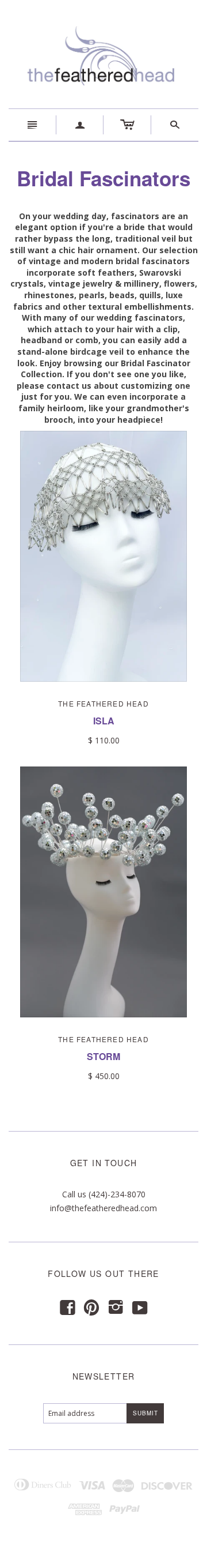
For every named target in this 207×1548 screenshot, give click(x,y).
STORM (103, 1056)
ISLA (103, 720)
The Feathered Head (103, 703)
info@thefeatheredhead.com (103, 1208)
